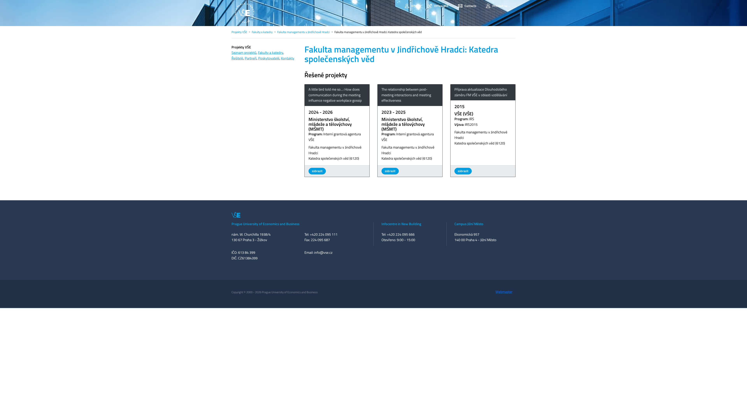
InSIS (414, 6)
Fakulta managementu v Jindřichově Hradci (303, 32)
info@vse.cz (323, 252)
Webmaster (503, 291)
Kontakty (287, 58)
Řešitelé (237, 58)
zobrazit (317, 171)
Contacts (470, 6)
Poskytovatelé (268, 58)
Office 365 (441, 6)
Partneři (251, 58)
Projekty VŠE (239, 32)
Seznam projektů (243, 52)
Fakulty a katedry (262, 32)
